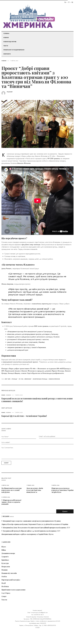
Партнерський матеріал (10, 580)
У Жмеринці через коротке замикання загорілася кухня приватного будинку (31, 521)
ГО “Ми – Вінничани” (25, 379)
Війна (3, 550)
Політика (5, 586)
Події (3, 583)
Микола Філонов (54, 379)
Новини (6, 37)
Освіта (4, 576)
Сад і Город (5, 593)
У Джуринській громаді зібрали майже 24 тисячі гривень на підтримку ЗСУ (30, 531)
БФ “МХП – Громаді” (11, 379)
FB (72, 2)
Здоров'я (4, 557)
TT (69, 2)
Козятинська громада (40, 379)
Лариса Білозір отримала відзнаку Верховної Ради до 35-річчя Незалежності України (34, 524)
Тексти (5, 45)
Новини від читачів (9, 41)
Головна (6, 33)
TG (65, 2)
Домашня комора (8, 553)
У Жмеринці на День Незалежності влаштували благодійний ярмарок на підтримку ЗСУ (35, 528)
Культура (5, 563)
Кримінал (5, 560)
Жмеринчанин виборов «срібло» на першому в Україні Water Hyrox (27, 534)
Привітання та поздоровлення (13, 50)
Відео (3, 547)
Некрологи (7, 54)
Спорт (3, 596)
